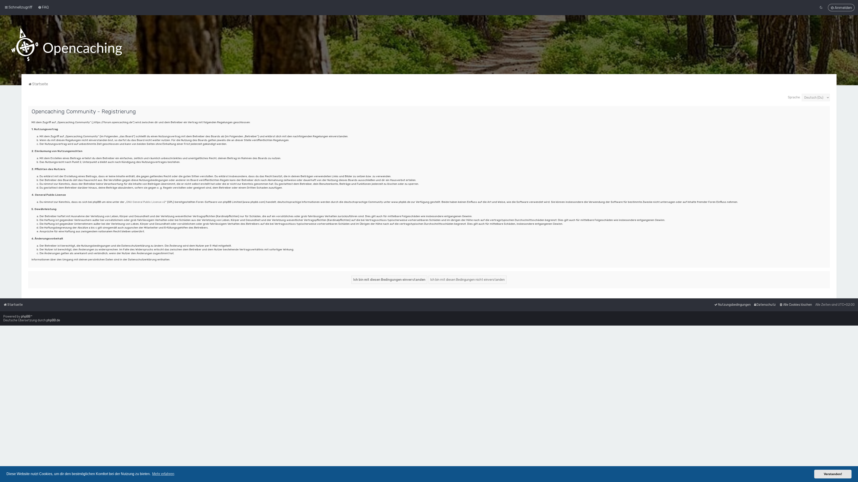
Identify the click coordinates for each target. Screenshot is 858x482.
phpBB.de (53, 320)
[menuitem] (43, 7)
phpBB (25, 316)
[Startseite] (66, 44)
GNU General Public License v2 (145, 202)
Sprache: (794, 97)
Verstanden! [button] (833, 474)
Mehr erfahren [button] (163, 474)
